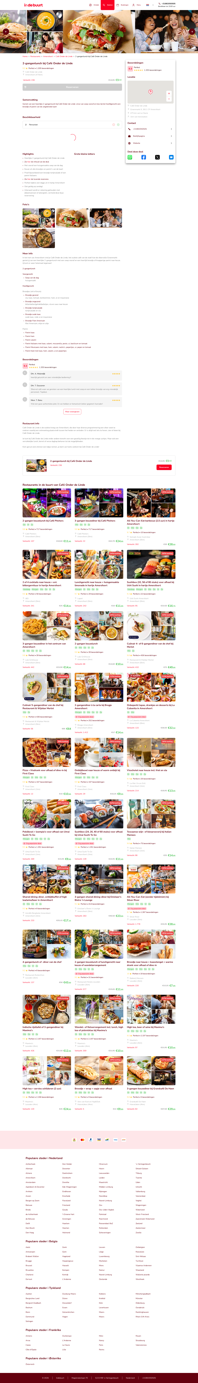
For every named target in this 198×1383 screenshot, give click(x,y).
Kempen (65, 1270)
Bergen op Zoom (32, 1200)
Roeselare (140, 1252)
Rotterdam (103, 1228)
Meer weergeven (72, 411)
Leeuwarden (104, 1173)
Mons (101, 1265)
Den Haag (30, 1232)
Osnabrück (140, 1307)
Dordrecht (66, 1178)
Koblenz (102, 1294)
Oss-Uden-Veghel (106, 1210)
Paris (101, 1345)
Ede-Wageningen (69, 1187)
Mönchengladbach (143, 1294)
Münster (139, 1298)
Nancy (101, 1340)
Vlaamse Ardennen (144, 1265)
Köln (101, 1303)
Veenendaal (140, 1196)
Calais (28, 1345)
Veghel (139, 1200)
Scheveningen (105, 1232)
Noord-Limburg (105, 1200)
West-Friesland (142, 1214)
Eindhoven (66, 1191)
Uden (138, 1182)
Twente (139, 1178)
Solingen (29, 1321)
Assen (28, 1196)
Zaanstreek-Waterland (145, 1219)
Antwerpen (30, 1252)
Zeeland (139, 1223)
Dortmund (30, 1316)
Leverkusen (104, 1307)
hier (29, 162)
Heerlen (65, 1228)
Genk (64, 1247)
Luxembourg (104, 1256)
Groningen (66, 1219)
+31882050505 (149, 1378)
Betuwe (29, 1205)
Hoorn (101, 1168)
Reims (101, 1349)
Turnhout (139, 1261)
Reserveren (164, 467)
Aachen (29, 1294)
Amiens (29, 1336)
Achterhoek (30, 1164)
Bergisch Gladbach (33, 1303)
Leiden (102, 1178)
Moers (101, 1312)
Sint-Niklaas (141, 1256)
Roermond (103, 1219)
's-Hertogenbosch (143, 1164)
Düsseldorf (67, 1303)
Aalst (28, 1247)
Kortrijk (65, 1274)
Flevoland (66, 1200)
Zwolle (138, 1232)
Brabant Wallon (32, 1256)
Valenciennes (141, 1345)
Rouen (138, 1336)
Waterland (140, 1210)
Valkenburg (140, 1191)
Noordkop (103, 1196)
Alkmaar (29, 1168)
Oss (100, 1205)
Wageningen (141, 1205)
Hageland (66, 1256)
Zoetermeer (141, 1228)
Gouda (65, 1210)
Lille (64, 1349)
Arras (28, 1340)
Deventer (66, 1168)
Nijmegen (103, 1191)
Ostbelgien (140, 1247)
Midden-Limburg (106, 1187)
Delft (28, 1223)
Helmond (66, 1232)
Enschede (66, 1196)
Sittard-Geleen (142, 1168)
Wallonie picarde (143, 1274)
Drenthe (65, 1182)
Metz (101, 1336)
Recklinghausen (142, 1312)
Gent (64, 1252)
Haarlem (65, 1223)
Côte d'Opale (31, 1349)
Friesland (66, 1205)
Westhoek (140, 1279)
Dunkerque (67, 1336)
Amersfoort (30, 1178)
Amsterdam (31, 1182)
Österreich (30, 1364)
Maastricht (103, 1182)
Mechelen (103, 1261)
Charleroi (29, 1274)
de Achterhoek (32, 1214)
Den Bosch (30, 1228)
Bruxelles (30, 1270)
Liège (101, 1252)
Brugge (29, 1261)
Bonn (28, 1312)
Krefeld (102, 1298)
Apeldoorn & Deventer (35, 1187)
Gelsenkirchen (68, 1312)
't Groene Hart (68, 1214)
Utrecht (139, 1187)
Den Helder (67, 1164)
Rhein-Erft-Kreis (142, 1316)
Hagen (65, 1316)
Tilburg (139, 1173)
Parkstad (102, 1214)
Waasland (140, 1270)
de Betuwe (30, 1219)
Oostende (103, 1279)
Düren (64, 1298)
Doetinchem (67, 1173)
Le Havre (66, 1345)
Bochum (29, 1307)
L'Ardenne (66, 1279)
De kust (29, 1279)
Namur (102, 1270)
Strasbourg (140, 1340)
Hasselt (65, 1265)
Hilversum (103, 1164)
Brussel (29, 1265)
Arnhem (29, 1191)
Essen (64, 1307)
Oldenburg (140, 1303)
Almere (29, 1173)
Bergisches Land (32, 1298)
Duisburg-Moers (69, 1294)
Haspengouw (67, 1261)
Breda (28, 1210)
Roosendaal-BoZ (106, 1223)
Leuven (102, 1247)
